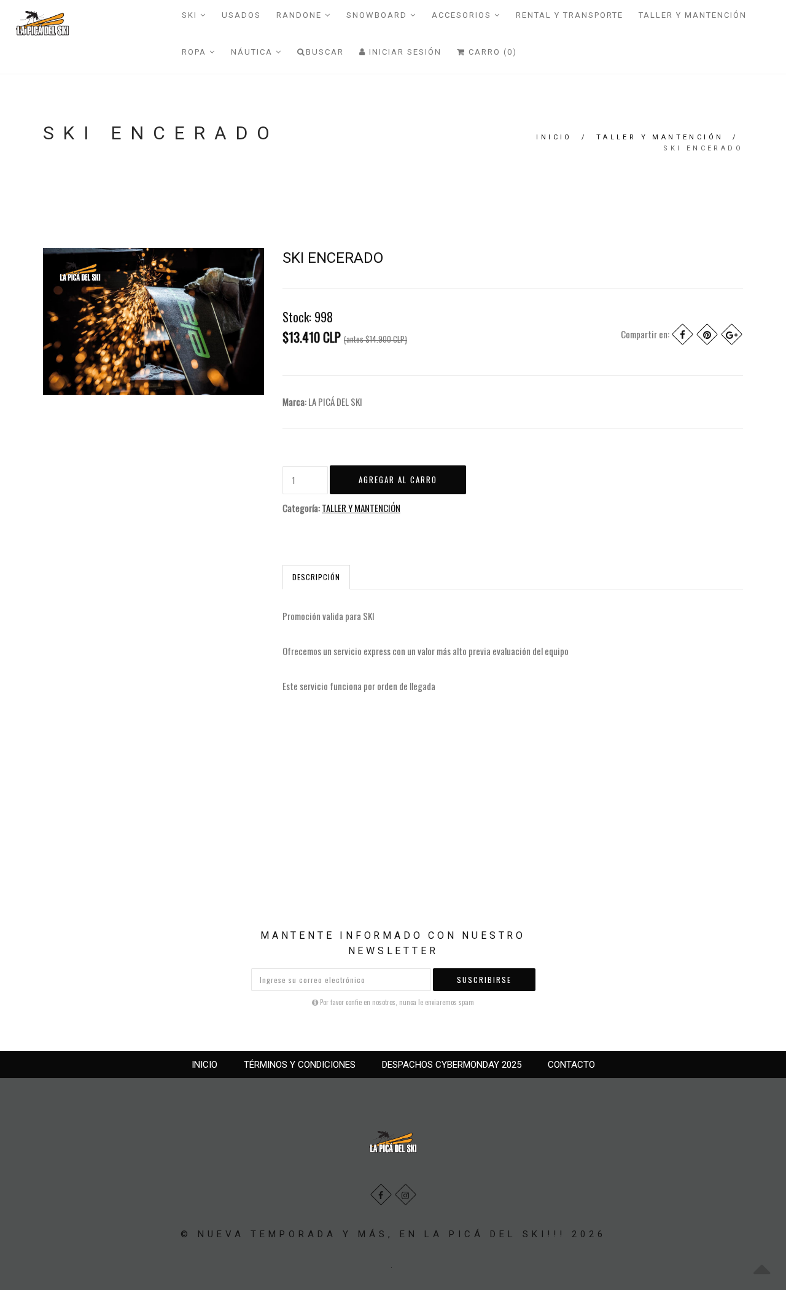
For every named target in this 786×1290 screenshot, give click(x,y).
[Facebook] (682, 334)
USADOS (241, 15)
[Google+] (731, 334)
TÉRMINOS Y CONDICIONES (300, 1064)
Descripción (316, 577)
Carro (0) (491, 51)
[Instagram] (405, 1194)
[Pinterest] (707, 334)
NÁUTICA (253, 51)
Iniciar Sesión (404, 51)
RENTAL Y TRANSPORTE (569, 15)
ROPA (195, 51)
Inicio (554, 137)
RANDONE (300, 15)
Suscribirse (484, 979)
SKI (191, 15)
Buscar (325, 51)
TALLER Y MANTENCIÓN (693, 15)
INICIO (204, 1064)
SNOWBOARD (378, 15)
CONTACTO (571, 1064)
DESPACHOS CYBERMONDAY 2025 (451, 1064)
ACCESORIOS (463, 15)
